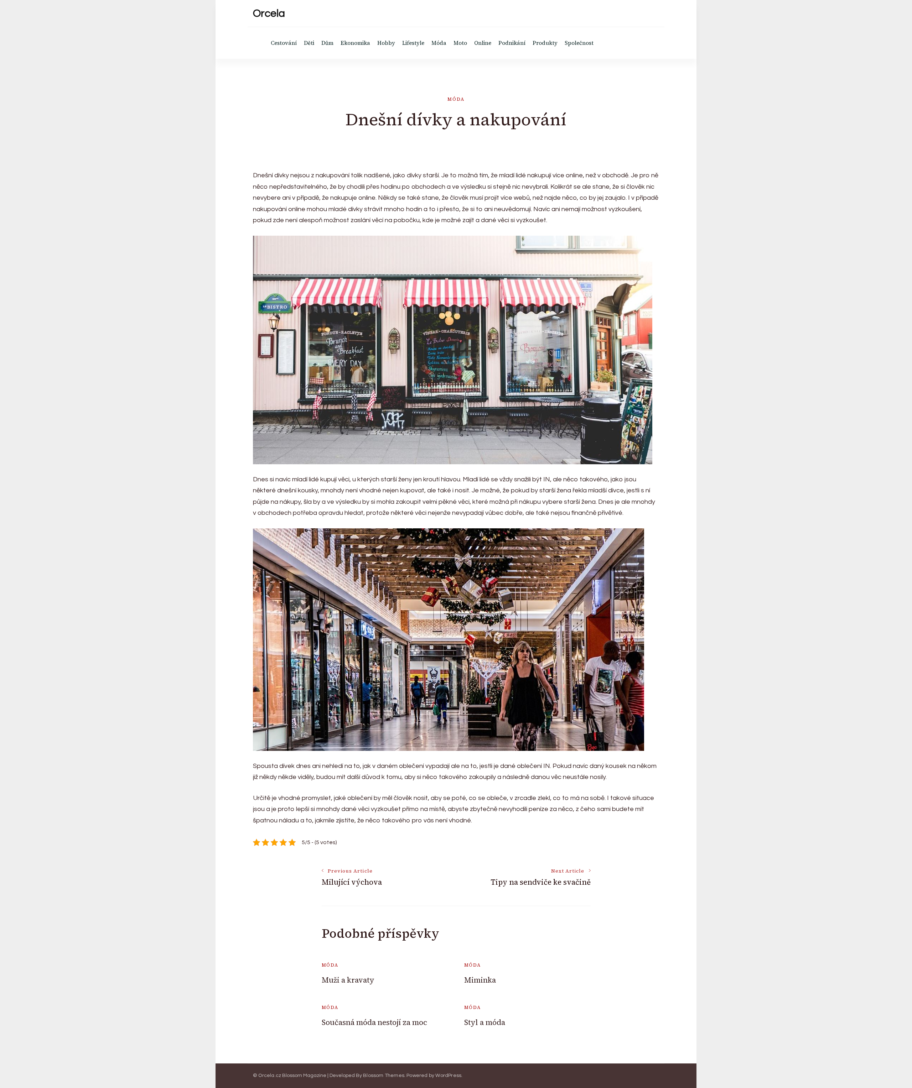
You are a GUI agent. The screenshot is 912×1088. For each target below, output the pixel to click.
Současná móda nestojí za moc (374, 1022)
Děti (309, 43)
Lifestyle (413, 43)
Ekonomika (355, 43)
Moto (460, 43)
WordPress (448, 1075)
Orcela (269, 13)
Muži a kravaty (348, 980)
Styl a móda (484, 1022)
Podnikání (511, 43)
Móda (438, 43)
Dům (327, 43)
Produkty (545, 43)
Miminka (480, 980)
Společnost (579, 43)
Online (482, 43)
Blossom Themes (383, 1075)
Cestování (284, 43)
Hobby (386, 43)
